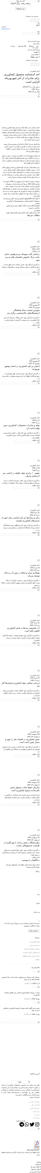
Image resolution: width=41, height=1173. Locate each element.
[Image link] (20, 1082)
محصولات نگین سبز (34, 1102)
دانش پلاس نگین (35, 1108)
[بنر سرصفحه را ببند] (38, 1158)
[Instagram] (37, 1124)
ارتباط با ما (36, 1118)
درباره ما (37, 1114)
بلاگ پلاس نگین (35, 1105)
